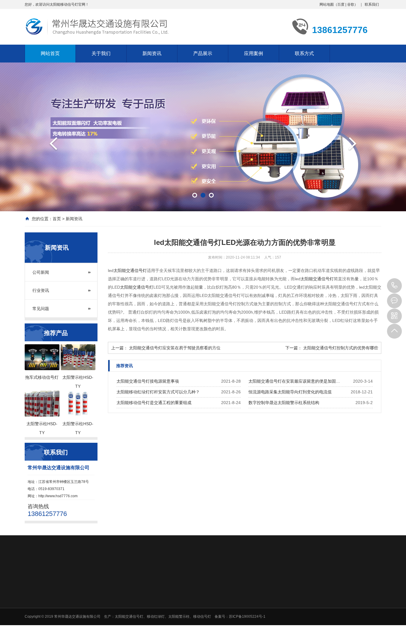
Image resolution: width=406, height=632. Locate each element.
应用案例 (253, 53)
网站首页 (50, 53)
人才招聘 (317, 578)
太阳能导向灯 (193, 608)
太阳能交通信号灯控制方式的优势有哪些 (340, 347)
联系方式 (304, 53)
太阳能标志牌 (193, 616)
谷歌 (350, 4)
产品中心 (191, 578)
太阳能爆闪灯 (193, 593)
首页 (57, 218)
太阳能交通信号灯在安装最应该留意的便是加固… (294, 381)
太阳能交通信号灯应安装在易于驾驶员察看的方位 (175, 347)
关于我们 (101, 53)
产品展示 (202, 53)
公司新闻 (40, 272)
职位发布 (316, 600)
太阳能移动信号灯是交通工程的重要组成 (154, 402)
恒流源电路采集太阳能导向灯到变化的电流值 (290, 391)
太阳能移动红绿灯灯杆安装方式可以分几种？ (158, 391)
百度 (340, 4)
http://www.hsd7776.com (58, 496)
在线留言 (357, 593)
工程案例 (275, 578)
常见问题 (40, 308)
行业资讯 (40, 290)
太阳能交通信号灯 (130, 270)
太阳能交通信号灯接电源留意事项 (148, 381)
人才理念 (316, 593)
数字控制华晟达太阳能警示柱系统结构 (283, 402)
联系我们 (372, 4)
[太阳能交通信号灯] (203, 136)
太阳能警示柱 (193, 624)
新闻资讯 (151, 53)
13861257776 (394, 285)
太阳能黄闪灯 (193, 600)
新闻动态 (233, 578)
